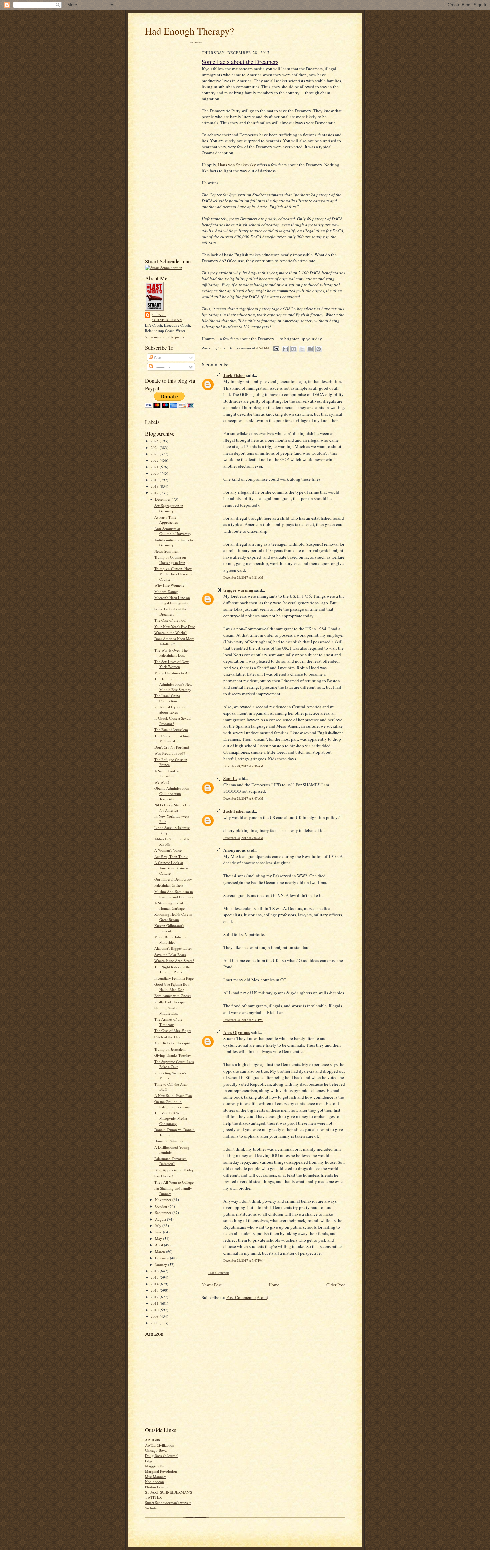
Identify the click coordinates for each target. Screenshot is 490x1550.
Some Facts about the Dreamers (170, 611)
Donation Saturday (168, 1140)
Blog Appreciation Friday (174, 1169)
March (160, 1251)
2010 (155, 1309)
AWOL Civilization (159, 1445)
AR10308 (152, 1439)
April (159, 1244)
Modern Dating (166, 591)
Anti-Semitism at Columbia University (172, 531)
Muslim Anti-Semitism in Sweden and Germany (173, 894)
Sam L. (230, 778)
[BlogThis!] (293, 349)
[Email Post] (276, 348)
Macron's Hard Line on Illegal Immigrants (172, 600)
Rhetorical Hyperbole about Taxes (170, 709)
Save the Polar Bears (170, 954)
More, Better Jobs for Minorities (170, 939)
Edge (149, 1460)
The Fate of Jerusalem (171, 729)
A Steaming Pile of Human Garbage (169, 905)
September (163, 1212)
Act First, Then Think (171, 856)
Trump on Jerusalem (170, 1049)
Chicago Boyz (156, 1450)
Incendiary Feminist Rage (174, 978)
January (161, 1264)
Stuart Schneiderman (167, 317)
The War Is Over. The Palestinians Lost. (171, 653)
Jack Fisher (234, 375)
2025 (155, 440)
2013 (155, 1290)
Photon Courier (157, 1486)
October (161, 1206)
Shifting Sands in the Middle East (170, 1010)
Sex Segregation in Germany (168, 508)
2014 (155, 1283)
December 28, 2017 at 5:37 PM (243, 1020)
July (158, 1225)
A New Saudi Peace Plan (173, 1095)
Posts (157, 357)
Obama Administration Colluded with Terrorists (171, 793)
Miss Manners (155, 1476)
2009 (155, 1316)
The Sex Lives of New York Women (171, 664)
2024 (155, 447)
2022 (155, 460)
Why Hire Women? (169, 585)
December (163, 499)
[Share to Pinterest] (318, 349)
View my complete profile (165, 336)
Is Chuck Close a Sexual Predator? (172, 721)
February (162, 1257)
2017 (155, 492)
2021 (155, 466)
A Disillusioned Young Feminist (171, 1150)
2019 (155, 479)
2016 (155, 1270)
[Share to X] (302, 349)
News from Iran (166, 551)
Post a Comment (218, 1273)
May (159, 1238)
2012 (155, 1296)
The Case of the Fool (170, 620)
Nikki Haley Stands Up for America (172, 807)
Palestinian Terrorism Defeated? (170, 1161)
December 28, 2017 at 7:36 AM (243, 766)
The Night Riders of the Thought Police (172, 969)
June (159, 1231)
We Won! (161, 782)
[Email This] (285, 349)
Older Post (335, 1285)
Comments (161, 366)
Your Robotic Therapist (172, 1042)
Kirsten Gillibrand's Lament (169, 928)
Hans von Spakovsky (237, 165)
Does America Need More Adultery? (174, 641)
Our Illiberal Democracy (173, 879)
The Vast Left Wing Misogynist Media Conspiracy (170, 1118)
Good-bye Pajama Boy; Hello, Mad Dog (172, 987)
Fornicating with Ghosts (172, 995)
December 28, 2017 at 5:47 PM (243, 1260)
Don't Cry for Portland (171, 747)
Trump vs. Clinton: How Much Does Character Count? (173, 573)
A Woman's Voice (168, 850)
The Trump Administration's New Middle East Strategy (173, 684)
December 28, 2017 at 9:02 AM (243, 838)
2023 (155, 453)
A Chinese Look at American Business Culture (171, 867)
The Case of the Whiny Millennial (172, 738)
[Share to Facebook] (310, 349)
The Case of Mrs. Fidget (172, 1030)
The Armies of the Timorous (168, 1022)
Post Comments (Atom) (247, 1297)
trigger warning (238, 590)
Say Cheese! (163, 1175)
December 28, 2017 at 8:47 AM (243, 798)
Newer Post (212, 1285)
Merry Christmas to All (172, 672)
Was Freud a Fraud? (169, 753)
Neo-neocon (154, 1481)
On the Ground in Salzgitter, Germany (172, 1104)
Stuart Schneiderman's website (168, 1502)
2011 (155, 1303)
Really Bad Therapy (169, 1001)
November (163, 1199)
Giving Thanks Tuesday (172, 1055)
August (161, 1219)
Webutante (153, 1507)
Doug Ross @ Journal (161, 1455)
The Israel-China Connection (167, 698)
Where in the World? (170, 632)
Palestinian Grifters (168, 885)
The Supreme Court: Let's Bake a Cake (174, 1064)
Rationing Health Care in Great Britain (173, 917)
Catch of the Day (167, 1036)
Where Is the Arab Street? (174, 960)
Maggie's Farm (156, 1465)
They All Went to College (174, 1182)
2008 (155, 1322)
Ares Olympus (236, 1032)
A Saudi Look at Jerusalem (167, 773)
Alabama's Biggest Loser (173, 948)
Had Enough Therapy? (189, 30)
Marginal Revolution (161, 1471)
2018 (155, 486)
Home (274, 1285)
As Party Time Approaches (166, 520)
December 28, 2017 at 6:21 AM (243, 577)
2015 (155, 1277)
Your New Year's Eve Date (174, 626)
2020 (155, 473)
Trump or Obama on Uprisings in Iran (170, 560)
